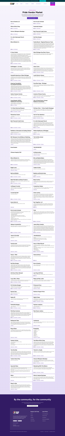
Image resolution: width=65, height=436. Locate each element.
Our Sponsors (44, 417)
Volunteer (32, 417)
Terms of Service (46, 431)
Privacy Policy (42, 431)
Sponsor (52, 4)
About (21, 3)
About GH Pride (44, 415)
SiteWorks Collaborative (24, 431)
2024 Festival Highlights (45, 419)
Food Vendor (32, 419)
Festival (27, 3)
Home (17, 3)
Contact (45, 3)
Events (32, 3)
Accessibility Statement (52, 431)
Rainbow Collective (52, 3)
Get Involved (38, 3)
